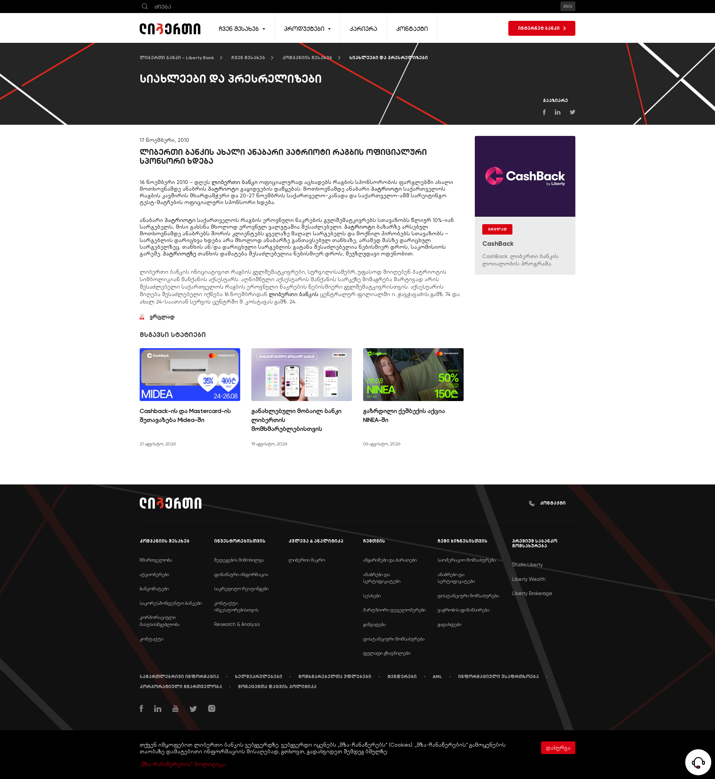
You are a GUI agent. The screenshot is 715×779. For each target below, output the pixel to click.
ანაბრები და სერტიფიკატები (381, 578)
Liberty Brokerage (532, 593)
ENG (567, 6)
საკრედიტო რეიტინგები (241, 588)
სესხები (372, 595)
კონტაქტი (553, 503)
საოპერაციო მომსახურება (467, 560)
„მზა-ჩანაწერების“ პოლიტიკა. (183, 764)
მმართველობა (156, 560)
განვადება (374, 624)
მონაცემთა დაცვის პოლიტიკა (277, 686)
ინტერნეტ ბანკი (539, 28)
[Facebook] (141, 709)
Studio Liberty (527, 564)
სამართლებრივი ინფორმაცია (179, 676)
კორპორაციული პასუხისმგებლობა (159, 620)
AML (437, 676)
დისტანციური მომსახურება (394, 639)
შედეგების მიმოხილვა (239, 560)
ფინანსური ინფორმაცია (241, 574)
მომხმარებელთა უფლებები (334, 676)
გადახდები (449, 624)
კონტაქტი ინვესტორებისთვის (236, 606)
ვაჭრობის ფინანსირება (463, 610)
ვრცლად (163, 316)
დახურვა (558, 748)
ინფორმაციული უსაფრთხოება (498, 676)
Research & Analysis (237, 624)
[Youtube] (175, 709)
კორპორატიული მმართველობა (181, 686)
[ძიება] (145, 6)
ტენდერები (402, 676)
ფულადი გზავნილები (386, 653)
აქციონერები (154, 574)
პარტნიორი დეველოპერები (394, 610)
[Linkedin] (157, 709)
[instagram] (211, 709)
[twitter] (193, 710)
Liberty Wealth (529, 579)
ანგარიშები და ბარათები (390, 560)
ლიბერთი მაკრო (307, 560)
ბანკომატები (154, 588)
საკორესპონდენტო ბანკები (171, 603)
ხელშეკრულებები (258, 676)
